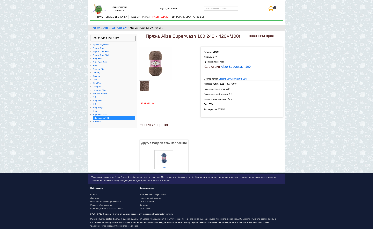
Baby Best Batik (100, 62)
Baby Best (97, 58)
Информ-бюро (181, 17)
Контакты (144, 205)
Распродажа (160, 17)
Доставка (94, 198)
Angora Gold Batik (101, 51)
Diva (95, 79)
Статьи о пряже (147, 201)
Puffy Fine (97, 100)
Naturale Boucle (100, 93)
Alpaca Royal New (101, 44)
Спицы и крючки (116, 17)
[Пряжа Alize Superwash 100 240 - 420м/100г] (155, 63)
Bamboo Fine (99, 69)
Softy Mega (98, 107)
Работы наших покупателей (153, 194)
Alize (105, 28)
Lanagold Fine (99, 90)
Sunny (95, 111)
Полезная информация (151, 198)
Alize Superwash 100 (236, 66)
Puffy (95, 97)
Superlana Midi (100, 114)
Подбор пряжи (140, 17)
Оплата (93, 194)
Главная (96, 28)
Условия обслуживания (101, 205)
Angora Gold (98, 48)
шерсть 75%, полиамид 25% (233, 78)
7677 (164, 167)
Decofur (96, 76)
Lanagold (97, 86)
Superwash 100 (119, 28)
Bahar (95, 65)
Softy (95, 104)
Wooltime (97, 121)
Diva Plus (97, 83)
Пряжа (98, 17)
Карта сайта (145, 208)
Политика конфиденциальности (105, 201)
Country (96, 72)
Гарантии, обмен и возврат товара (106, 208)
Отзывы (198, 17)
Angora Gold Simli (101, 55)
